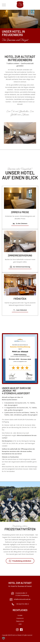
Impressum (20, 618)
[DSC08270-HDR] (20, 198)
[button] (3, 638)
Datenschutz (20, 621)
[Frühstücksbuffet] (20, 284)
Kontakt (20, 615)
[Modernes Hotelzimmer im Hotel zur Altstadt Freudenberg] (20, 241)
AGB (20, 624)
